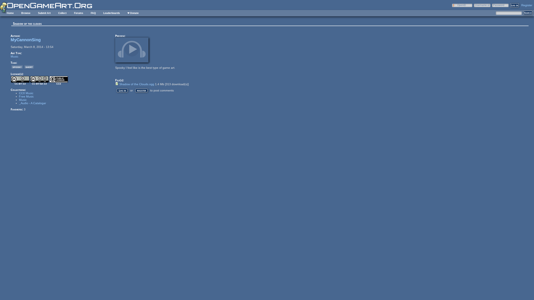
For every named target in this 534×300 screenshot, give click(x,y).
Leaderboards (111, 13)
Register (526, 5)
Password (498, 5)
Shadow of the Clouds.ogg (136, 84)
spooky (17, 67)
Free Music (26, 96)
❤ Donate (133, 13)
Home (10, 13)
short (29, 67)
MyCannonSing (26, 40)
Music (14, 56)
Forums (78, 13)
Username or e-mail (482, 5)
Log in (122, 90)
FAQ (93, 13)
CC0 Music (26, 93)
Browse (25, 13)
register (141, 90)
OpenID (461, 5)
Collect (62, 13)
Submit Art (44, 13)
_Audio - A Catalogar (32, 103)
